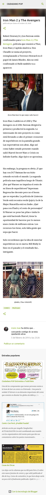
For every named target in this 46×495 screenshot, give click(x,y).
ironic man (16, 328)
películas (16, 308)
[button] (4, 28)
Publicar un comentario (14, 344)
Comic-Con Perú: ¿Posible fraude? (15, 423)
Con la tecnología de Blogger (24, 491)
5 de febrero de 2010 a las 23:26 (25, 338)
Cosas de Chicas (8, 465)
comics (7, 308)
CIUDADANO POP (15, 4)
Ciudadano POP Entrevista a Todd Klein (18, 381)
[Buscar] (42, 4)
